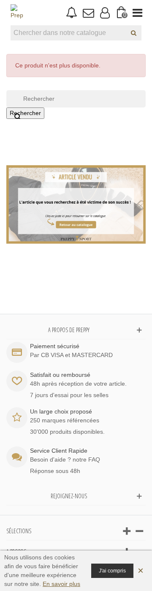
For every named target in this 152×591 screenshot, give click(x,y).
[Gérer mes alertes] (71, 12)
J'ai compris (112, 571)
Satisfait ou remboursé (60, 374)
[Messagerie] (88, 13)
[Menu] (137, 13)
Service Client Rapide (58, 450)
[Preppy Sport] (16, 12)
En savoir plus (61, 583)
